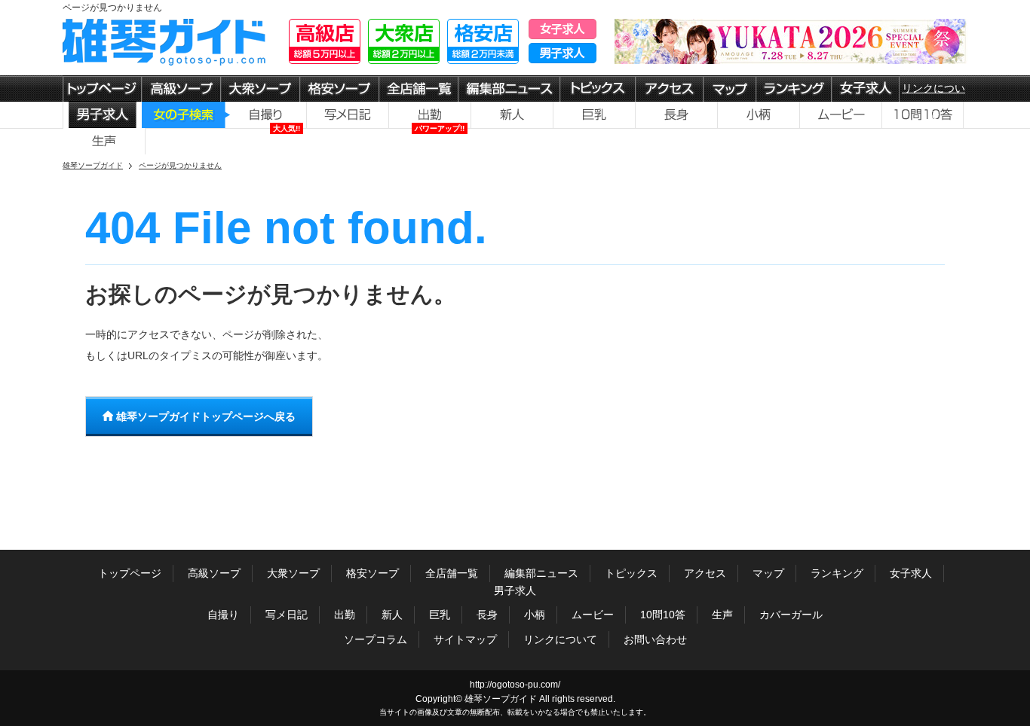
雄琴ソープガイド (500, 699)
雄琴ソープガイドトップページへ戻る (204, 416)
